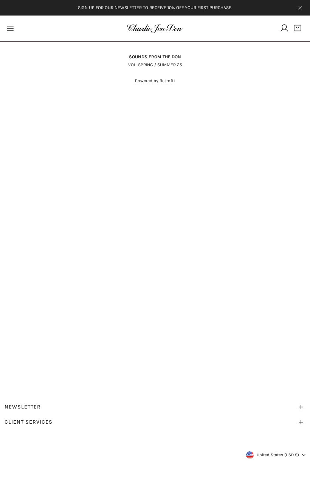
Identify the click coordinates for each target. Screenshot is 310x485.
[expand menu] (10, 28)
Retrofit (167, 80)
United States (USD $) (278, 454)
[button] (297, 27)
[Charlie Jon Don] (155, 28)
